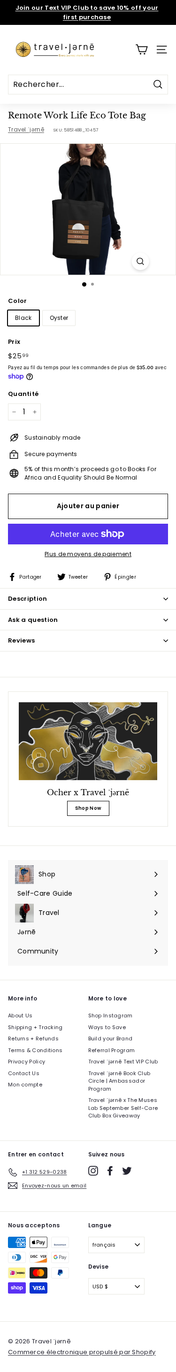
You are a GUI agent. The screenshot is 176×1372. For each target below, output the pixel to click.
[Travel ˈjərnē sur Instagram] (93, 1171)
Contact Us (23, 1073)
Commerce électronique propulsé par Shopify (82, 1352)
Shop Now (88, 808)
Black (23, 318)
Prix (14, 341)
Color (17, 300)
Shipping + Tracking (35, 1027)
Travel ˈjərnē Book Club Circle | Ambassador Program (119, 1081)
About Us (20, 1015)
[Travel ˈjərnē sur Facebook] (110, 1171)
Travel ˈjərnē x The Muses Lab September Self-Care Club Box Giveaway (123, 1107)
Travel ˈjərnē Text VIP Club (123, 1061)
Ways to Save (107, 1027)
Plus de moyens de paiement (88, 554)
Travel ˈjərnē (26, 129)
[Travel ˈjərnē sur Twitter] (127, 1171)
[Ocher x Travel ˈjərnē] (88, 741)
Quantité (23, 393)
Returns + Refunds (33, 1038)
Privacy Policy (26, 1061)
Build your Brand (110, 1038)
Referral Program (111, 1050)
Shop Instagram (110, 1015)
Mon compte (25, 1084)
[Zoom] (140, 261)
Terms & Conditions (35, 1050)
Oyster (59, 318)
